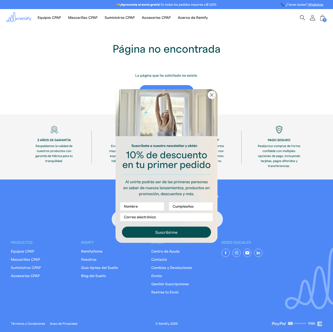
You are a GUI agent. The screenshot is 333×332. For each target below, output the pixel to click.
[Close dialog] (212, 95)
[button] (166, 232)
